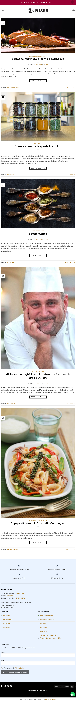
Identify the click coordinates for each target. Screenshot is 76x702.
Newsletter (6, 627)
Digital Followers (50, 699)
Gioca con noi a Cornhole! (48, 635)
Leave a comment (70, 87)
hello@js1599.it (10, 595)
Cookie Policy (43, 690)
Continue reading (38, 80)
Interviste (40, 371)
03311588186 (19, 593)
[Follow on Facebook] (2, 686)
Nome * (3, 652)
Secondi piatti (41, 56)
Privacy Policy (19, 668)
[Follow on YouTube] (8, 686)
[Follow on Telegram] (11, 686)
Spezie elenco (38, 233)
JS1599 (46, 64)
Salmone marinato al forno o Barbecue (38, 58)
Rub (34, 56)
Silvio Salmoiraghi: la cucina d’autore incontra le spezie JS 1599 (38, 376)
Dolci (35, 520)
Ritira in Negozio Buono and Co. (50, 638)
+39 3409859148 (20, 598)
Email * (3, 660)
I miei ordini (6, 615)
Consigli (40, 143)
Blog (30, 56)
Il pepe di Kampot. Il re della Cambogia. (38, 523)
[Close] (72, 2)
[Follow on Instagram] (5, 686)
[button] (2, 10)
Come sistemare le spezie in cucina (38, 146)
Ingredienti (40, 231)
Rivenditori (43, 631)
